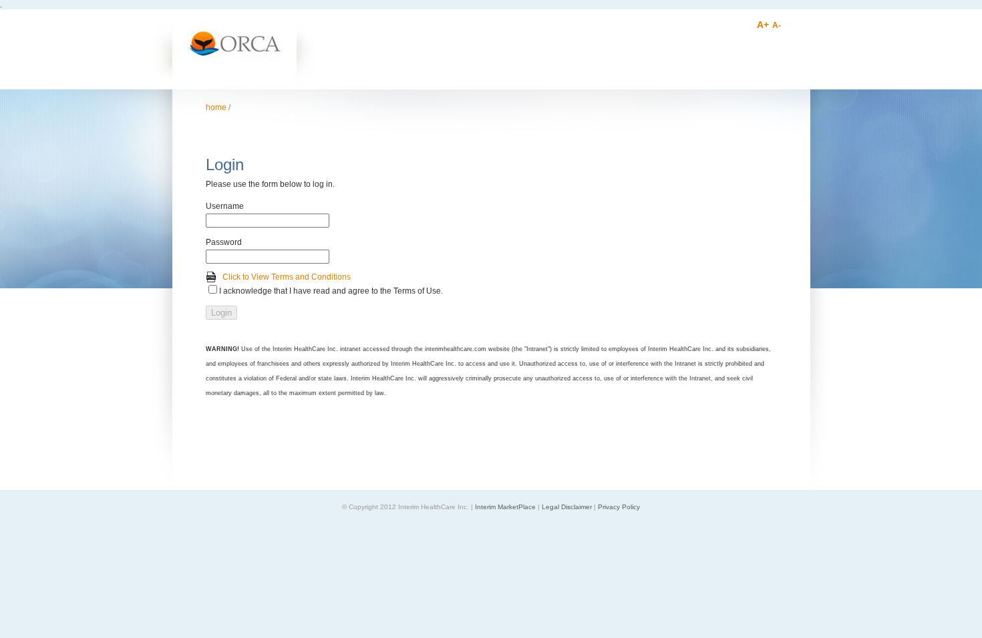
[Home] (233, 85)
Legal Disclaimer (567, 507)
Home (216, 107)
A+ (763, 24)
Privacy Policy (619, 507)
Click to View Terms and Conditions (286, 277)
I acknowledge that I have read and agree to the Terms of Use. (331, 291)
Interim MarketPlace (505, 507)
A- (776, 25)
